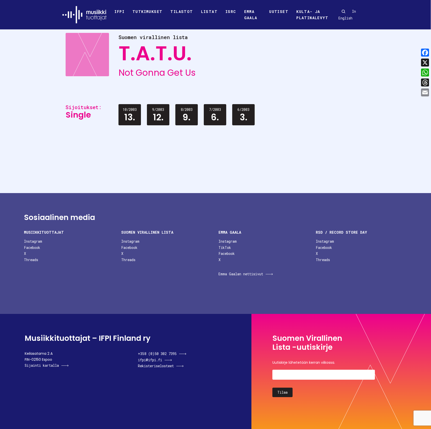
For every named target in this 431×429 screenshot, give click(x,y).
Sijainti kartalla (42, 365)
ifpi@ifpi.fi (150, 360)
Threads (31, 259)
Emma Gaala (250, 14)
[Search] (343, 11)
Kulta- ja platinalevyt (312, 14)
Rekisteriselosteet (156, 365)
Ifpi (119, 11)
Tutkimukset (147, 11)
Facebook (32, 247)
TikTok (224, 247)
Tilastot (181, 11)
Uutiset (278, 11)
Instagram (33, 241)
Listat (209, 11)
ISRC (230, 11)
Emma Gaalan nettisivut (240, 274)
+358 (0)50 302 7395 (157, 353)
